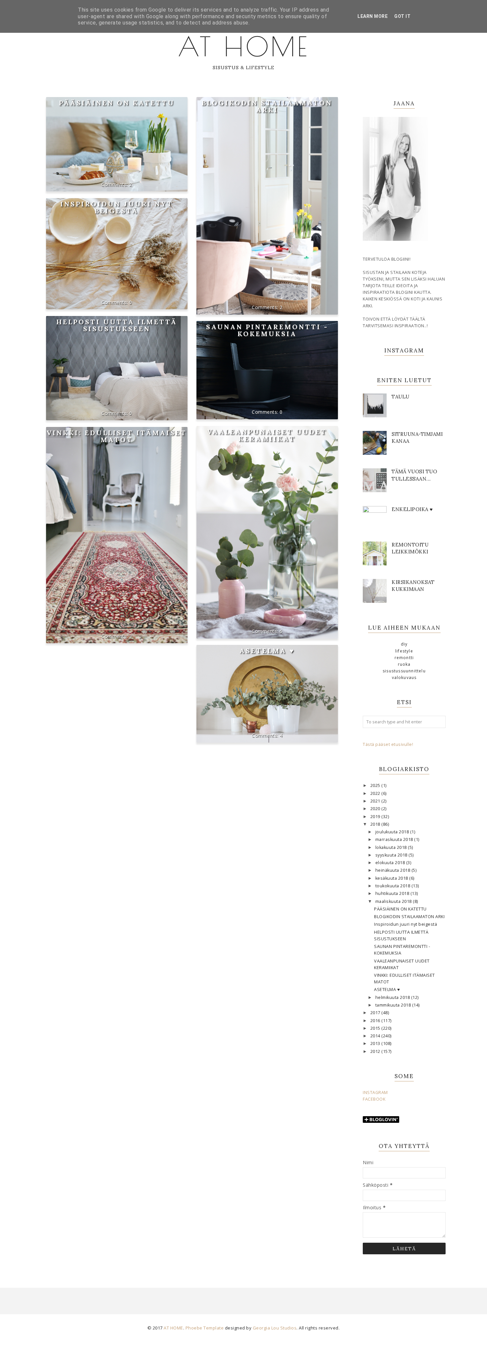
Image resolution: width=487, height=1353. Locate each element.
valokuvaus (404, 677)
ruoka (404, 664)
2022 (376, 793)
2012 (376, 1051)
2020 (376, 808)
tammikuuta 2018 (393, 1005)
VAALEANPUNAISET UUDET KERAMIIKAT (267, 435)
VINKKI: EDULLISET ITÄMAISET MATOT (116, 436)
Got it (402, 16)
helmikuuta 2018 (393, 997)
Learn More (372, 16)
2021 (376, 801)
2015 (376, 1028)
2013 (376, 1043)
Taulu (400, 396)
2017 (376, 1012)
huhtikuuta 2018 (392, 893)
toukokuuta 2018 (393, 886)
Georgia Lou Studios (275, 1328)
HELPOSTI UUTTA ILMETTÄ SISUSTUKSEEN (116, 325)
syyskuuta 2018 (392, 855)
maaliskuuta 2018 (394, 901)
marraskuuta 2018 (394, 839)
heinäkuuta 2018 (393, 870)
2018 (376, 824)
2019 (376, 816)
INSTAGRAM (375, 1092)
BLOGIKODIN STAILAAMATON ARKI (267, 106)
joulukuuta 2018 (392, 832)
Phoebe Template (205, 1328)
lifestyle (404, 651)
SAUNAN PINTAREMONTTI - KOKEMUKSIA (267, 330)
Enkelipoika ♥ (412, 509)
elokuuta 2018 (390, 862)
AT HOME (243, 46)
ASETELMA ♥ (267, 651)
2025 (376, 785)
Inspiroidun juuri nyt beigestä (116, 207)
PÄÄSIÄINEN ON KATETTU (117, 103)
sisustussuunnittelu (404, 671)
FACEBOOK (374, 1099)
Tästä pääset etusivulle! (388, 744)
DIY (404, 644)
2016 (376, 1020)
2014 (376, 1036)
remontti (404, 657)
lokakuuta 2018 (391, 847)
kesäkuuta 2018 (392, 878)
